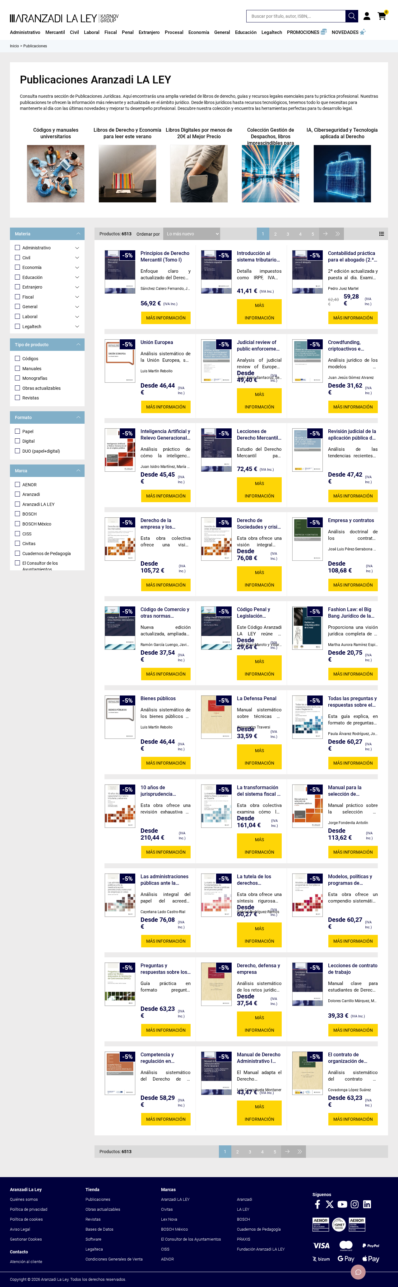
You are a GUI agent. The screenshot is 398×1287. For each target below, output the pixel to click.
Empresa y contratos (351, 520)
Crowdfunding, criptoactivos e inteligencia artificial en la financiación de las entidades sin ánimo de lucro (351, 345)
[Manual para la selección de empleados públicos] (307, 806)
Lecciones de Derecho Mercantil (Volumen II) (257, 434)
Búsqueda (352, 16)
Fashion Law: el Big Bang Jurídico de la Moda (349, 612)
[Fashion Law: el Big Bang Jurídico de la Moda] (307, 628)
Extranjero (32, 287)
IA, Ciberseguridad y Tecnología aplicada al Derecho (342, 133)
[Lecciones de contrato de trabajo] (307, 984)
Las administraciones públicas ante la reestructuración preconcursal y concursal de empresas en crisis (164, 880)
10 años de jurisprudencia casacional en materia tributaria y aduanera (165, 791)
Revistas (30, 397)
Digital (28, 441)
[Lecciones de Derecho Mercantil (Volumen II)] (216, 450)
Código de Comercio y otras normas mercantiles (165, 612)
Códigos (30, 358)
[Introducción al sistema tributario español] (216, 272)
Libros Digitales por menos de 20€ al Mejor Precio (199, 133)
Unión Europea (157, 342)
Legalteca (94, 1249)
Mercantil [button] (55, 32)
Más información (166, 317)
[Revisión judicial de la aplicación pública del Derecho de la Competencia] (307, 450)
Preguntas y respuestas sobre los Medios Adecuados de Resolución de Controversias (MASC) (166, 969)
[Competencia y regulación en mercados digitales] (120, 1073)
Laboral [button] (92, 32)
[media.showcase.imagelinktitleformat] (56, 174)
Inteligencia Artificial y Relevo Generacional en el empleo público (165, 434)
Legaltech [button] (271, 32)
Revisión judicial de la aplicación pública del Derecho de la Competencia (352, 434)
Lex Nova (169, 1219)
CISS (26, 533)
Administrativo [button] (25, 32)
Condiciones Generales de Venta (114, 1259)
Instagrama (355, 1205)
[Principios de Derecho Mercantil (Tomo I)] (120, 272)
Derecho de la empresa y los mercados (156, 523)
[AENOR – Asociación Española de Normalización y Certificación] (338, 1230)
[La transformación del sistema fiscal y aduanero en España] (216, 806)
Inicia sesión (367, 16)
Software (93, 1239)
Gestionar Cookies (26, 1239)
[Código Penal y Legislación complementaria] (216, 628)
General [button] (222, 32)
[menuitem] (25, 32)
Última (337, 234)
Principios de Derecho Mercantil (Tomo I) (165, 256)
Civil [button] (74, 32)
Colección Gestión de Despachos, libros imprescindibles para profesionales (270, 140)
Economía (32, 267)
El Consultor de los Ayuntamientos (40, 566)
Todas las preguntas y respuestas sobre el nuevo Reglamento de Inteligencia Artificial (352, 701)
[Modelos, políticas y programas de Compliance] (307, 895)
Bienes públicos (158, 698)
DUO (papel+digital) (41, 451)
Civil (26, 257)
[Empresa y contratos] (307, 539)
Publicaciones (98, 1199)
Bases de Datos (99, 1229)
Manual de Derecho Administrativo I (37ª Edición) (258, 1058)
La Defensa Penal (256, 698)
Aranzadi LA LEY (38, 504)
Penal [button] (128, 32)
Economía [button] (198, 32)
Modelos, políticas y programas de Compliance (350, 880)
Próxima (325, 234)
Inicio (14, 46)
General (29, 306)
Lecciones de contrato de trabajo (352, 969)
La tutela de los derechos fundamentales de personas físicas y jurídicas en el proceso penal (257, 880)
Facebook (317, 1205)
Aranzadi (31, 494)
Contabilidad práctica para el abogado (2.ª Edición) (351, 256)
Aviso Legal (20, 1229)
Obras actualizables (41, 388)
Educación (32, 277)
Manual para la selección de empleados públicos (350, 791)
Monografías (34, 378)
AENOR (29, 484)
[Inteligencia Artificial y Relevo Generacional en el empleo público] (120, 450)
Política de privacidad (28, 1209)
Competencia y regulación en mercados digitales (162, 1058)
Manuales (31, 368)
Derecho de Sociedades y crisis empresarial (258, 523)
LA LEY (243, 1209)
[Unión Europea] (120, 361)
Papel (27, 431)
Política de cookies (26, 1219)
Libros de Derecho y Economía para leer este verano (127, 133)
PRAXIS (243, 1239)
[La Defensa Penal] (216, 717)
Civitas (28, 543)
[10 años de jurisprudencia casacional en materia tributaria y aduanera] (120, 806)
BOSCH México (36, 523)
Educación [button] (246, 32)
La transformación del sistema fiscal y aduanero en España (258, 791)
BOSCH (29, 514)
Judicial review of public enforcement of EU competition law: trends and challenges (258, 345)
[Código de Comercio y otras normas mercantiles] (120, 628)
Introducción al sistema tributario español (256, 256)
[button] (307, 32)
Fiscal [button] (110, 32)
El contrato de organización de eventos (346, 1058)
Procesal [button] (174, 32)
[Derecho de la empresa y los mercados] (120, 539)
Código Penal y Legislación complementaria (255, 612)
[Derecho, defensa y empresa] (216, 984)
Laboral (29, 316)
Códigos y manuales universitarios (55, 133)
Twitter (330, 1205)
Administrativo (36, 247)
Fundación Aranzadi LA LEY (261, 1249)
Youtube (342, 1205)
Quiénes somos (24, 1199)
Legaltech (31, 326)
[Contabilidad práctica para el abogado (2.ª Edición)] (307, 272)
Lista (382, 234)
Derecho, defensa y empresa (258, 969)
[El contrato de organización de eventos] (307, 1073)
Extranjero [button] (149, 32)
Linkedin (367, 1205)
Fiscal (28, 297)
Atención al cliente (26, 1261)
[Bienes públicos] (120, 717)
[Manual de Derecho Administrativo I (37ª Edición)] (216, 1073)
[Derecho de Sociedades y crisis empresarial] (216, 539)
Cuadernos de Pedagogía (46, 553)
